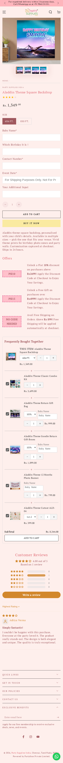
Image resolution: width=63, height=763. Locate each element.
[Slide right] (58, 3)
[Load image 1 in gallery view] (19, 70)
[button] (50, 12)
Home (5, 81)
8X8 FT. (26, 122)
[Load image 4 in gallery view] (43, 70)
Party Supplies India (13, 87)
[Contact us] (56, 756)
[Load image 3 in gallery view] (35, 70)
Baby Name (43, 411)
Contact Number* (12, 158)
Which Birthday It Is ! (15, 144)
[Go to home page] (31, 12)
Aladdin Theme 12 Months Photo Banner (38, 476)
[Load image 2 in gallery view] (27, 70)
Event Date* (9, 173)
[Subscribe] (59, 717)
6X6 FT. (10, 122)
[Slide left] (5, 3)
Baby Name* (9, 130)
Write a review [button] (31, 595)
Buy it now (32, 223)
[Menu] (4, 12)
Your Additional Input (15, 187)
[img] (10, 615)
